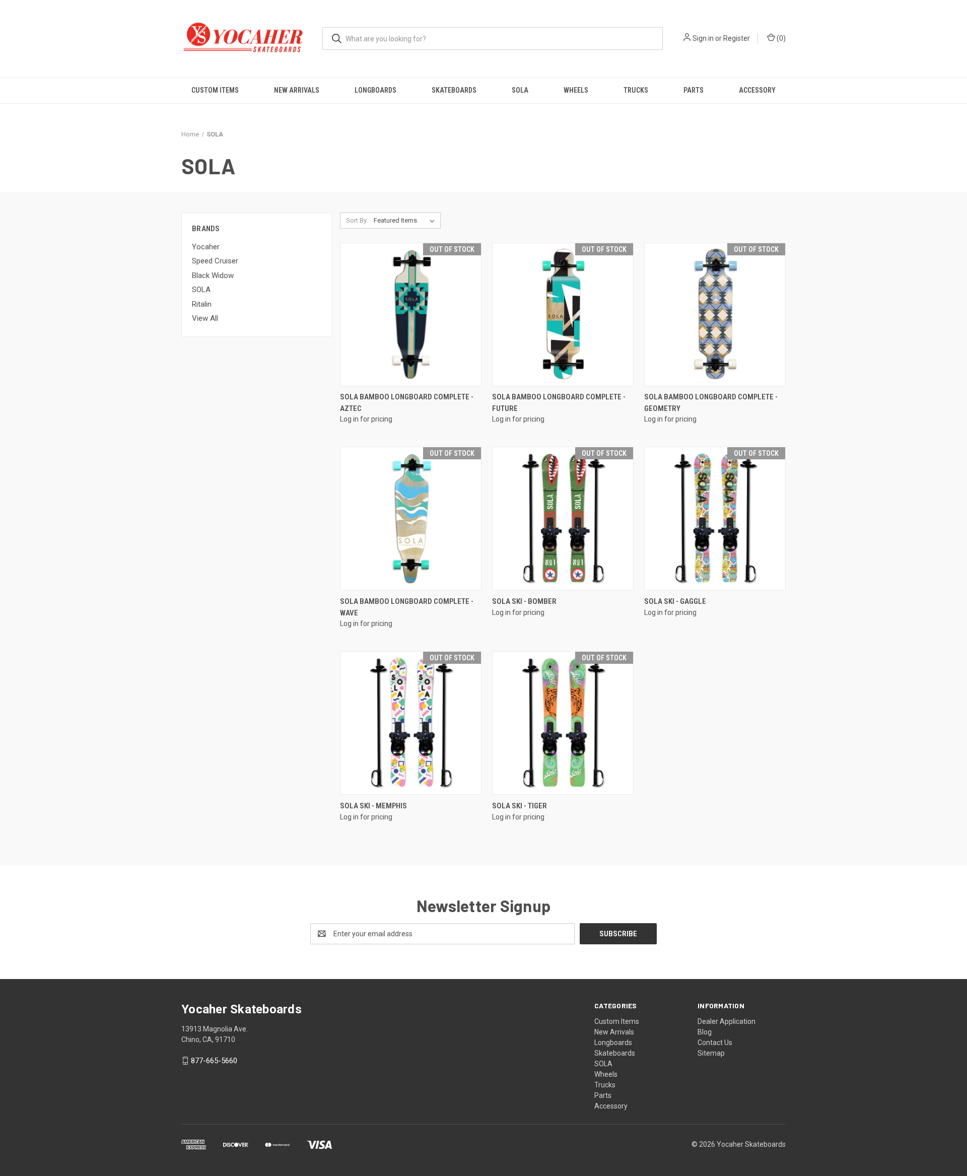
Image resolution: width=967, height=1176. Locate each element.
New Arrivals (296, 90)
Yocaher (206, 246)
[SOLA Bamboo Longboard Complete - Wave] (410, 518)
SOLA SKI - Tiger (519, 805)
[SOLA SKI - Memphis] (410, 723)
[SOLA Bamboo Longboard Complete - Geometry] (715, 314)
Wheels (576, 90)
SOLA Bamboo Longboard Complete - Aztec (406, 402)
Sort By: (357, 220)
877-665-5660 (214, 1060)
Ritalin (202, 304)
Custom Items (215, 90)
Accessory (757, 90)
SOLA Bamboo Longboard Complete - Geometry (711, 402)
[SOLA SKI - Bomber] (563, 518)
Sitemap (711, 1053)
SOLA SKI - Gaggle (675, 601)
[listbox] (406, 220)
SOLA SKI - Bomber (524, 601)
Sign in (703, 38)
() (780, 38)
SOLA (520, 90)
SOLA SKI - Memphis (373, 805)
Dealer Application (726, 1021)
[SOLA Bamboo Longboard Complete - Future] (563, 314)
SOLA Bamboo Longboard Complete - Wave (406, 607)
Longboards (375, 90)
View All (205, 318)
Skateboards (454, 90)
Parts (693, 90)
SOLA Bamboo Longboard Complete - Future (559, 402)
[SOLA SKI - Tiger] (563, 723)
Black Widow (213, 275)
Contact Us (715, 1043)
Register (736, 38)
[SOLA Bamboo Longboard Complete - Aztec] (410, 314)
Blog (705, 1032)
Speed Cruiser (215, 260)
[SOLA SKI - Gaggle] (715, 518)
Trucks (636, 90)
